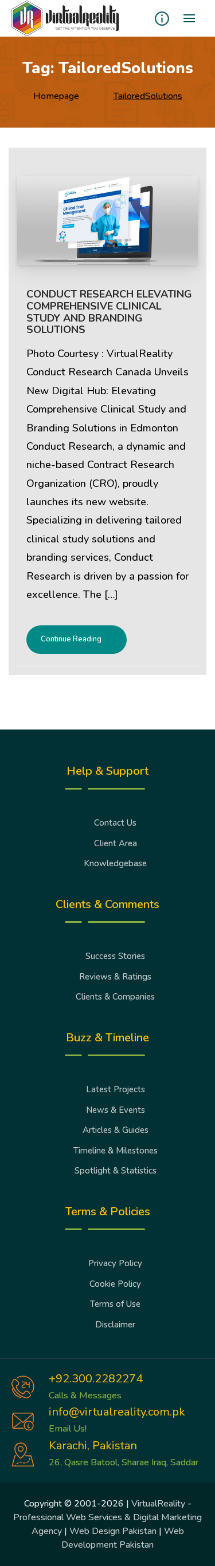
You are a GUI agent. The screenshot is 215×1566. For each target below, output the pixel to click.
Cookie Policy (115, 1284)
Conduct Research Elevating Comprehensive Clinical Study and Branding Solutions (109, 311)
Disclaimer (115, 1324)
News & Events (115, 1110)
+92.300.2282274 (96, 1378)
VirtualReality (158, 1503)
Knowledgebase (115, 863)
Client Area (115, 843)
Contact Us (115, 822)
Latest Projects (115, 1089)
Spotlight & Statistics (116, 1170)
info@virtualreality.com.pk (117, 1412)
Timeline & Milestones (115, 1150)
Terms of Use (115, 1304)
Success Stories (115, 956)
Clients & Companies (115, 996)
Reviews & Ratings (115, 976)
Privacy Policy (115, 1263)
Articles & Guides (115, 1130)
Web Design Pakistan (113, 1531)
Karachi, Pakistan (93, 1445)
